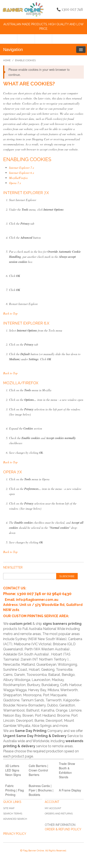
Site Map (8, 808)
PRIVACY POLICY (14, 833)
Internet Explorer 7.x (21, 168)
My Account (53, 808)
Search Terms (12, 813)
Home (7, 60)
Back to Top (10, 313)
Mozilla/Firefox (18, 178)
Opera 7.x (15, 183)
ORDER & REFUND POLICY (63, 829)
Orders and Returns (59, 813)
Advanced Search (15, 818)
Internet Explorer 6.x (21, 173)
